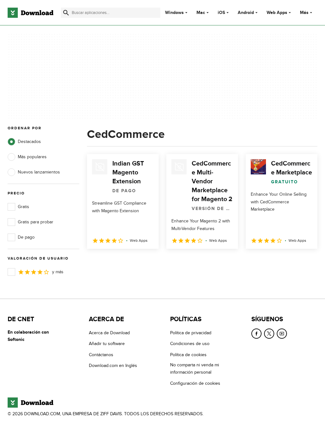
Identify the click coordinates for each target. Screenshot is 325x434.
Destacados (29, 141)
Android (246, 12)
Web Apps (277, 12)
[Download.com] (30, 13)
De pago (26, 237)
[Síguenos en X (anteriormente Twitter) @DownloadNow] (269, 334)
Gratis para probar (35, 222)
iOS (221, 12)
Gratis (23, 206)
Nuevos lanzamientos (39, 172)
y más (57, 272)
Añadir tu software (107, 343)
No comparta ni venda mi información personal (194, 368)
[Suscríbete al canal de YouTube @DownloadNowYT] (282, 334)
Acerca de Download (109, 333)
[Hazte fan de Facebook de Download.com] (256, 334)
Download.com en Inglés (113, 365)
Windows (174, 12)
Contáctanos (101, 354)
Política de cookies (188, 354)
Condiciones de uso (189, 343)
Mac (200, 12)
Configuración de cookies (195, 383)
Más (304, 12)
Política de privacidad (190, 333)
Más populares (32, 156)
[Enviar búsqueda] (66, 13)
